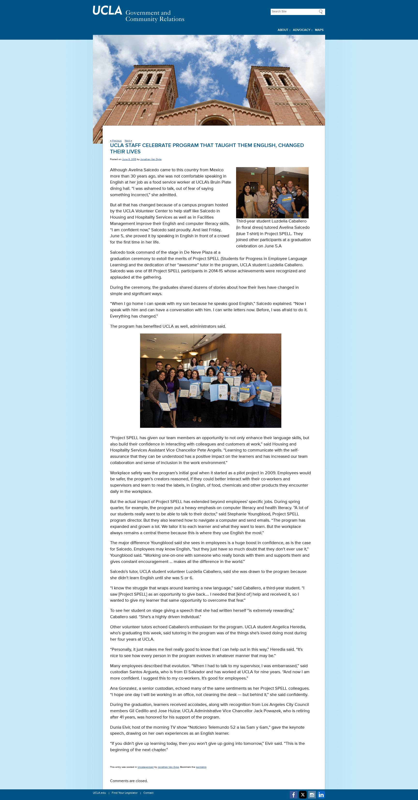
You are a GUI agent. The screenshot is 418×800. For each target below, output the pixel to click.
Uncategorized (146, 767)
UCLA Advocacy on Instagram (312, 795)
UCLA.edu (99, 793)
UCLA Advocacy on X (303, 795)
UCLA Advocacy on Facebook (294, 795)
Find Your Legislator (125, 793)
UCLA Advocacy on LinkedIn (321, 795)
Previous (116, 141)
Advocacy (301, 30)
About (283, 30)
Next (128, 141)
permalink (201, 767)
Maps (319, 30)
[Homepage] (209, 13)
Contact (148, 793)
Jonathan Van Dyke (151, 159)
